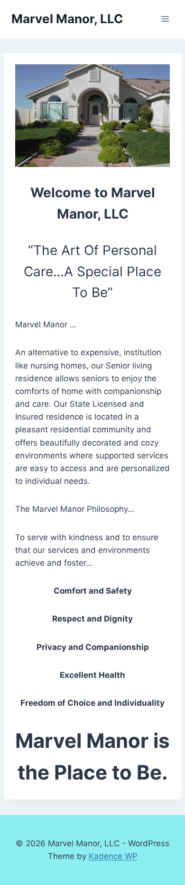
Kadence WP (113, 856)
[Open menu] (165, 18)
